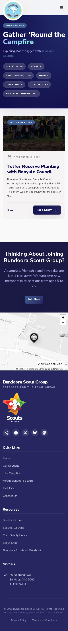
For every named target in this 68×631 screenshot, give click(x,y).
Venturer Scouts (18, 75)
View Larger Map (50, 364)
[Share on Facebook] (16, 432)
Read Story (46, 210)
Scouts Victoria (12, 520)
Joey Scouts (39, 84)
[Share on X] (25, 432)
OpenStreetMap (37, 368)
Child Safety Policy (15, 535)
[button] (34, 337)
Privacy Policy (18, 620)
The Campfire (11, 473)
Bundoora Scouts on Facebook (22, 550)
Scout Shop (10, 543)
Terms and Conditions (44, 620)
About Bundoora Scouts (18, 481)
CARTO (63, 368)
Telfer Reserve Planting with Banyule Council (33, 169)
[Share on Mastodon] (44, 432)
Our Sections (11, 466)
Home (7, 458)
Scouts (36, 66)
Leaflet (21, 368)
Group (43, 75)
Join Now (34, 299)
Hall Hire (8, 488)
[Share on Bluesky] (34, 432)
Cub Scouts (14, 84)
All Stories (14, 66)
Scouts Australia (13, 528)
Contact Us (10, 496)
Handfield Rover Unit (21, 93)
